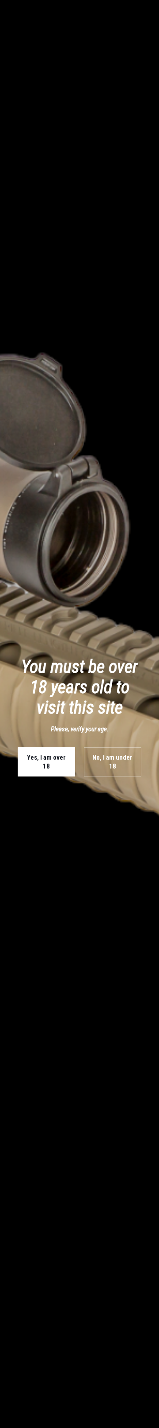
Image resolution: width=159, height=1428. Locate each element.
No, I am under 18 (112, 761)
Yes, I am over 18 (46, 761)
